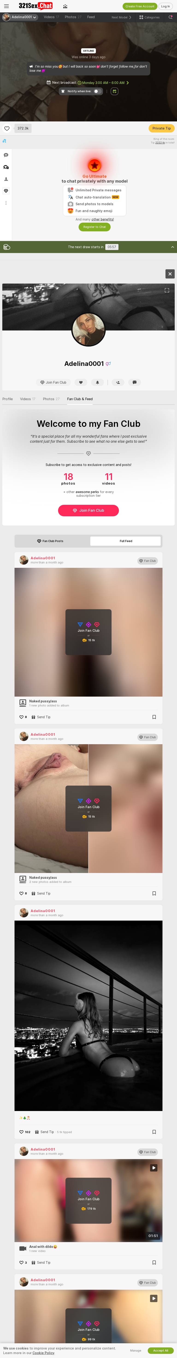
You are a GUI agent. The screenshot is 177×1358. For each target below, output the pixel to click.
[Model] (170, 273)
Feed (91, 17)
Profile (7, 399)
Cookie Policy (43, 1353)
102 (27, 1132)
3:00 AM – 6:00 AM (103, 83)
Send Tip (43, 717)
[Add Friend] (118, 382)
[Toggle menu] (6, 6)
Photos (73, 17)
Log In (165, 6)
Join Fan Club (91, 510)
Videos (51, 17)
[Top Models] (65, 6)
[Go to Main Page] (36, 6)
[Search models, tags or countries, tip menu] (170, 17)
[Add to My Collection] (154, 717)
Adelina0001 (43, 558)
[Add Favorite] (7, 128)
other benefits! (102, 219)
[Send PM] (134, 382)
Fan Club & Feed (80, 399)
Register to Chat (94, 227)
